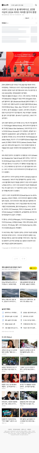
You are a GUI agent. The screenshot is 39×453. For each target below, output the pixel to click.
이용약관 (10, 429)
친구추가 (33, 268)
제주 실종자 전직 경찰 (11, 320)
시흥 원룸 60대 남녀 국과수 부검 (12, 328)
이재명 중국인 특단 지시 (29, 324)
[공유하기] (35, 18)
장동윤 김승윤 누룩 (10, 324)
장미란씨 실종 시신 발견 (11, 316)
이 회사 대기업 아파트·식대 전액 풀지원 (30, 320)
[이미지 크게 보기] (34, 54)
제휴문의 (29, 429)
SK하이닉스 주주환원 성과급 (12, 312)
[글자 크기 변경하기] (32, 18)
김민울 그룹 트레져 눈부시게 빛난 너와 (30, 312)
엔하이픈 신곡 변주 (28, 316)
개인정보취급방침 (16, 429)
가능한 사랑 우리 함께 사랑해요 (30, 328)
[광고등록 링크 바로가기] (36, 23)
